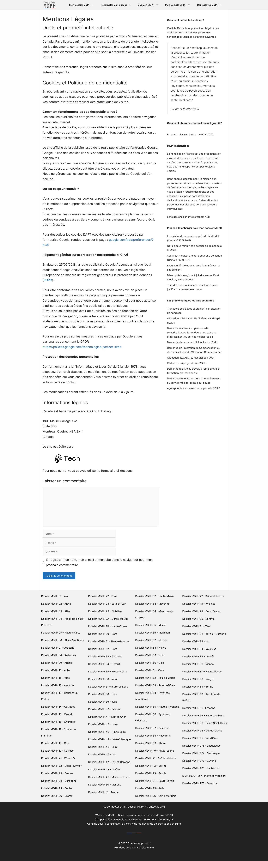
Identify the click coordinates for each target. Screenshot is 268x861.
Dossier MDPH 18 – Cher (55, 743)
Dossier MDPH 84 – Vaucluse (199, 648)
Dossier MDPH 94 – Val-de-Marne (202, 730)
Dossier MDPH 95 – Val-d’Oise (199, 738)
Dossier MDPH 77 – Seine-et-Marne (203, 596)
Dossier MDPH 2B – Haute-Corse (107, 626)
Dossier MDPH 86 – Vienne (198, 664)
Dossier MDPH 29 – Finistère (105, 611)
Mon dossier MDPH (79, 4)
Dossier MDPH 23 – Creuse (57, 773)
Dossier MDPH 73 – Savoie (150, 773)
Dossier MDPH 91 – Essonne (198, 707)
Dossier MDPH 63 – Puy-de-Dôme (155, 685)
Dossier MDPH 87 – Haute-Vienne (202, 671)
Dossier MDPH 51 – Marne (103, 792)
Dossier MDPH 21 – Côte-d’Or (58, 758)
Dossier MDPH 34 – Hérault (104, 664)
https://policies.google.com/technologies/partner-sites (82, 347)
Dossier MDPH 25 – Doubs (56, 788)
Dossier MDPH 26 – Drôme (56, 795)
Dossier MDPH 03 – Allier (55, 611)
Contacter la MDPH (207, 4)
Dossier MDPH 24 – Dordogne (58, 780)
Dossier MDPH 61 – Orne (149, 670)
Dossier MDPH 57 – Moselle (151, 640)
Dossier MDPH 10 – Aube (55, 670)
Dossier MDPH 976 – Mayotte (199, 783)
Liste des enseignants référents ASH (188, 216)
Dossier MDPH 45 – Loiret (103, 746)
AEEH (171, 322)
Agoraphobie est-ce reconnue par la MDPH (192, 388)
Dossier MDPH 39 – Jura (102, 701)
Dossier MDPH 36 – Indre (103, 679)
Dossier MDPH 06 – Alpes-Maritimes (62, 640)
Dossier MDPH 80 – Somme (198, 618)
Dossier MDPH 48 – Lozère (104, 769)
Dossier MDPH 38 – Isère (102, 694)
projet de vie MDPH (194, 363)
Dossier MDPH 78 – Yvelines (198, 603)
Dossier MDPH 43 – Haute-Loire (107, 731)
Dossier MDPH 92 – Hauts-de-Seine (203, 715)
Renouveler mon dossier (114, 4)
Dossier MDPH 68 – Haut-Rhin (153, 735)
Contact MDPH (156, 806)
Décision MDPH (146, 4)
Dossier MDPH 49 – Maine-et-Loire (108, 777)
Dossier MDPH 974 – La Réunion (201, 768)
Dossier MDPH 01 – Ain (54, 596)
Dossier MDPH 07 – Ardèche (57, 647)
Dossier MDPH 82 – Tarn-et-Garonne (204, 633)
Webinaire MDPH (105, 815)
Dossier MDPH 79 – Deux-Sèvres (201, 611)
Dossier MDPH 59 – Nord (150, 655)
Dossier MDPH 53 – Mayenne (152, 603)
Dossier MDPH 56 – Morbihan (152, 632)
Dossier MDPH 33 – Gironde (104, 656)
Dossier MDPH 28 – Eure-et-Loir (107, 603)
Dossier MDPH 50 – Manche (104, 784)
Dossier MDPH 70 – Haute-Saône (154, 750)
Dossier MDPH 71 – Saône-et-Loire (155, 758)
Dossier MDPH (145, 847)
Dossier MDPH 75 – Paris (149, 788)
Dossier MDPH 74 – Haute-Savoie (154, 780)
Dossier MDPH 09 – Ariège (56, 662)
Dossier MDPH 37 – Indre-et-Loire (108, 686)
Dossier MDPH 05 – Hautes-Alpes (60, 632)
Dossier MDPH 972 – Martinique (201, 753)
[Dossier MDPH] (49, 5)
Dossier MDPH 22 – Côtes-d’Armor (61, 765)
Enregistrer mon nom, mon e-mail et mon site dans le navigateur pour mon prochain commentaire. (99, 562)
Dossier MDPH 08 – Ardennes (58, 655)
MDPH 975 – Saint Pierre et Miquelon (204, 775)
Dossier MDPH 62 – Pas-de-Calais (155, 677)
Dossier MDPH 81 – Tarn (196, 626)
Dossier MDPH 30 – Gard (102, 633)
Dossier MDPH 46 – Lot (102, 754)
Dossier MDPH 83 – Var (196, 641)
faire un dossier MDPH (160, 815)
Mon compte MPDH (175, 4)
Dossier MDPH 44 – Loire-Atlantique (109, 739)
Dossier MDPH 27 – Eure (102, 596)
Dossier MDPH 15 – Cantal (56, 714)
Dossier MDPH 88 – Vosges (198, 679)
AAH (212, 357)
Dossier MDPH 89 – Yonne (197, 686)
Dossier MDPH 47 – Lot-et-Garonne (109, 762)
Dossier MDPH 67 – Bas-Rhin (152, 728)
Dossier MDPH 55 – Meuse (150, 625)
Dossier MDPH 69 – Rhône (150, 743)
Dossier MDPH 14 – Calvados (58, 706)
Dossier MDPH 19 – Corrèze (57, 750)
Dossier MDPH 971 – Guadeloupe (201, 745)
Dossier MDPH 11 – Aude (55, 677)
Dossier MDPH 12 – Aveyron (57, 685)
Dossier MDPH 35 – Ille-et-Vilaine (107, 671)
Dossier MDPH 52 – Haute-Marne (154, 596)
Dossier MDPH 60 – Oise (149, 662)
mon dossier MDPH (210, 228)
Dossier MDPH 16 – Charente (58, 721)
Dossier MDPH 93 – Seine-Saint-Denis (204, 723)
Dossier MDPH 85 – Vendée (198, 656)
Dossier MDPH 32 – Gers (102, 648)
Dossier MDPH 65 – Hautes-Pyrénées (157, 706)
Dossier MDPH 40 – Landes (104, 709)
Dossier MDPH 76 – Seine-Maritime (155, 795)
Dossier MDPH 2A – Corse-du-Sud (108, 618)
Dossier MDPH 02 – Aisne (56, 603)
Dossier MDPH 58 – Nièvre (150, 647)
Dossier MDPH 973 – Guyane (199, 760)
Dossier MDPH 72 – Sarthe (150, 765)
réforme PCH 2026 (202, 134)
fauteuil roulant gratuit (206, 123)
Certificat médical (177, 255)
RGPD (48, 280)
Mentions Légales (124, 847)
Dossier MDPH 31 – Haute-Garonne (108, 641)
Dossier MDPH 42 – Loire (103, 724)
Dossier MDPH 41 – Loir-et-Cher (107, 716)
